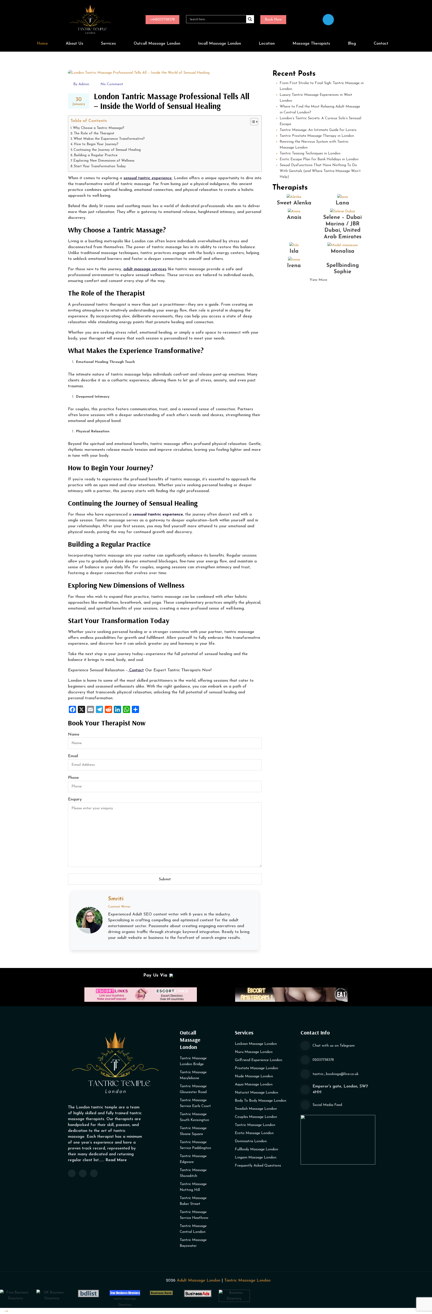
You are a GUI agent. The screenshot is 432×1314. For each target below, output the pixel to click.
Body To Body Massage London (260, 1101)
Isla (294, 251)
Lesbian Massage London (256, 1044)
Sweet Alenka (294, 203)
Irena (294, 265)
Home (42, 44)
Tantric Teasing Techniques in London (310, 153)
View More (318, 280)
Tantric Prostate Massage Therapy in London (317, 136)
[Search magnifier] (250, 19)
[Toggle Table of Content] (252, 122)
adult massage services (144, 269)
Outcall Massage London (157, 44)
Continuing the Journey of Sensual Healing (107, 150)
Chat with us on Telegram (334, 1046)
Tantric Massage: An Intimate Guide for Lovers (318, 130)
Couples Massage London (256, 1117)
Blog (352, 44)
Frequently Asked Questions (258, 1165)
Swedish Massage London (256, 1109)
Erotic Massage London (254, 1133)
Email (73, 756)
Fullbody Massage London (256, 1149)
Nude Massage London (254, 1076)
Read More (116, 1160)
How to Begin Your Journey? (96, 144)
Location (267, 44)
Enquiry (75, 800)
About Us (74, 44)
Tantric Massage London (255, 1125)
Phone (73, 778)
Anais (294, 217)
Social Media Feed (327, 1105)
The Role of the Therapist (94, 133)
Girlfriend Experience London (258, 1060)
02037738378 (323, 1060)
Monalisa (342, 251)
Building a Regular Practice (95, 155)
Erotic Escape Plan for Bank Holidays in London (319, 159)
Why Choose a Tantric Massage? (98, 128)
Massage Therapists (311, 44)
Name (73, 735)
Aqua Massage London (253, 1084)
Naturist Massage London (256, 1092)
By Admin (81, 84)
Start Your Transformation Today (100, 166)
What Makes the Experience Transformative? (109, 139)
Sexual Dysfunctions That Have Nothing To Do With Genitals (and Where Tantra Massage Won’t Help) (320, 171)
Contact (381, 44)
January (78, 101)
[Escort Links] (140, 994)
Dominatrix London (251, 1141)
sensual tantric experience (148, 178)
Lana (342, 203)
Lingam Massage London (255, 1157)
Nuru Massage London (253, 1052)
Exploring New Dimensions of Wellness (103, 161)
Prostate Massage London (256, 1068)
